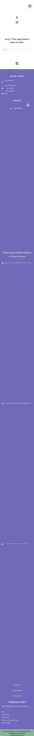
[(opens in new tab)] (17, 331)
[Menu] (30, 6)
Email (6, 93)
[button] (6, 105)
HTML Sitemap (6, 723)
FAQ (3, 712)
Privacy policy (5, 717)
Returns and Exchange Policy (10, 720)
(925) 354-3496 (9, 80)
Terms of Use (5, 714)
